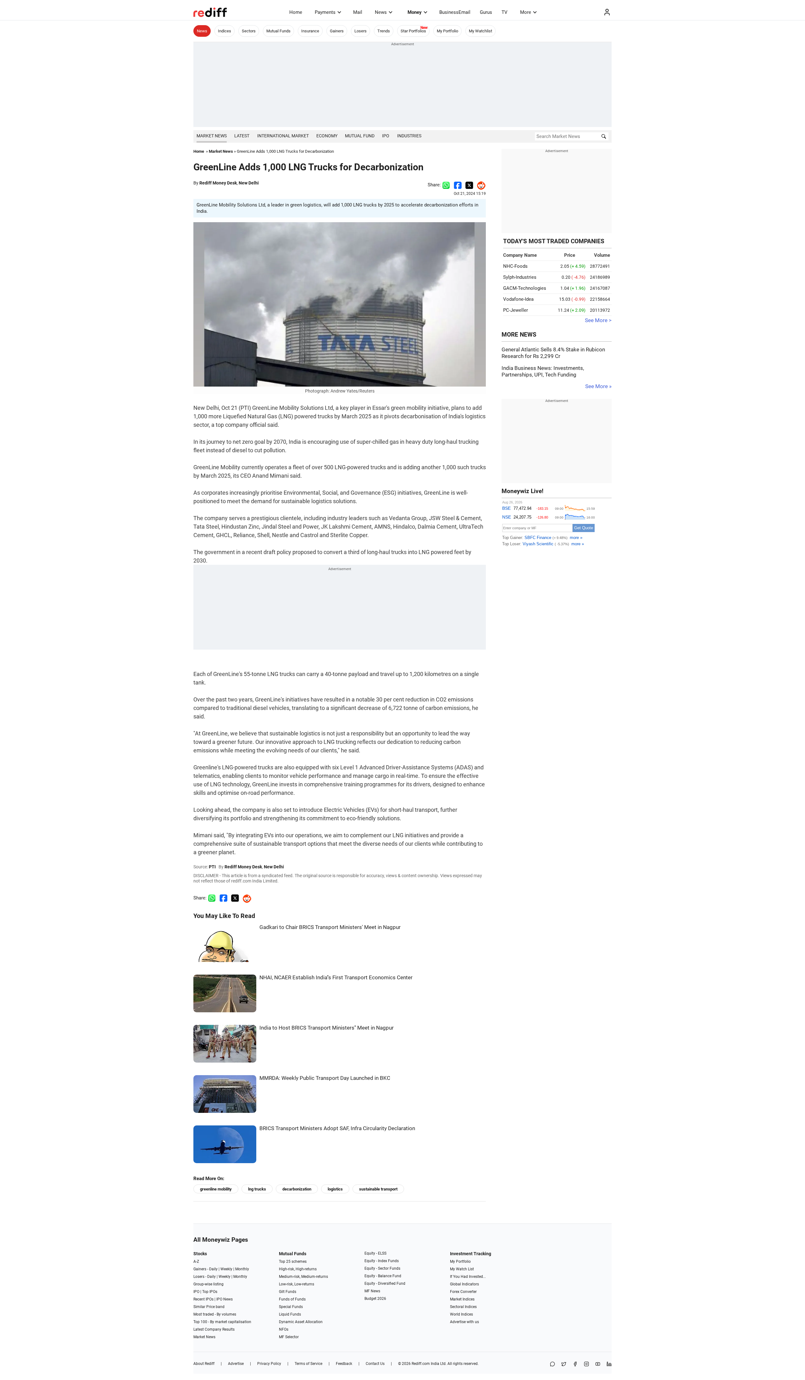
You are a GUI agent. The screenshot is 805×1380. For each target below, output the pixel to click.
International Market (283, 135)
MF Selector (289, 1337)
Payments (325, 12)
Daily (213, 1269)
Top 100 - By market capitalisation (222, 1322)
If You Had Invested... (468, 1276)
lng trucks (257, 1189)
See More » (598, 386)
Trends (383, 31)
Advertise (236, 1363)
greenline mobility (216, 1189)
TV (505, 12)
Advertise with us (464, 1322)
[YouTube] (597, 1364)
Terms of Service (308, 1363)
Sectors (249, 31)
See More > (598, 320)
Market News (212, 135)
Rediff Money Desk (218, 182)
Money (415, 12)
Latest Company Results (214, 1329)
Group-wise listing (208, 1284)
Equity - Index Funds (381, 1261)
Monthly (242, 1269)
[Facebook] (575, 1364)
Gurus (486, 12)
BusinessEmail (454, 12)
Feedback (344, 1363)
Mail (357, 12)
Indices (224, 31)
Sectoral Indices (463, 1307)
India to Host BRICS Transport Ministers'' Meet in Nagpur (326, 1028)
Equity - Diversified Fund (384, 1283)
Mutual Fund (360, 135)
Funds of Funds (292, 1299)
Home (295, 12)
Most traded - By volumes (214, 1314)
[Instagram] (586, 1364)
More (525, 12)
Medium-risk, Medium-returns (303, 1276)
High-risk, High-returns (298, 1269)
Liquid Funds (290, 1314)
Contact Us (375, 1363)
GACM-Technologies (524, 288)
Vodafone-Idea (518, 299)
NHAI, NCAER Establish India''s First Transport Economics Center (336, 978)
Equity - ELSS (375, 1253)
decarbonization (296, 1189)
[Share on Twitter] (469, 185)
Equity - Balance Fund (382, 1276)
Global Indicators (464, 1284)
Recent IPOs (203, 1299)
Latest (241, 135)
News (381, 12)
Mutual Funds (278, 31)
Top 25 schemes (293, 1261)
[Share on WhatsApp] (552, 1364)
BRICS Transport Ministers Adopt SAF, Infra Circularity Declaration (337, 1128)
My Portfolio (447, 31)
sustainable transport (378, 1189)
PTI (212, 866)
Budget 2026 (375, 1298)
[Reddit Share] (479, 185)
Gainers (337, 31)
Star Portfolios (413, 31)
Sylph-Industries (519, 277)
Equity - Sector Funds (382, 1268)
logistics (335, 1189)
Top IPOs (209, 1291)
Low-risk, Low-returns (296, 1284)
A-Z (196, 1261)
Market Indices (462, 1299)
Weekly (226, 1269)
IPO (385, 135)
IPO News (224, 1299)
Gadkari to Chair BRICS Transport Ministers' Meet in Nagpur (330, 927)
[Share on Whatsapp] (446, 185)
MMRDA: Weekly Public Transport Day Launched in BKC (324, 1078)
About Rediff (203, 1363)
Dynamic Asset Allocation (301, 1322)
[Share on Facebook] (458, 185)
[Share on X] (563, 1364)
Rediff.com (421, 1363)
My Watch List (462, 1269)
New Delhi (249, 182)
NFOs (283, 1329)
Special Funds (291, 1307)
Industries (409, 135)
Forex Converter (463, 1291)
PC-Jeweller (515, 310)
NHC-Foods (515, 266)
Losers (360, 31)
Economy (326, 135)
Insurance (310, 31)
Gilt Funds (287, 1291)
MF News (372, 1291)
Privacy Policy (269, 1363)
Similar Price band (209, 1307)
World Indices (461, 1314)
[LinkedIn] (609, 1364)
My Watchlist (480, 31)
